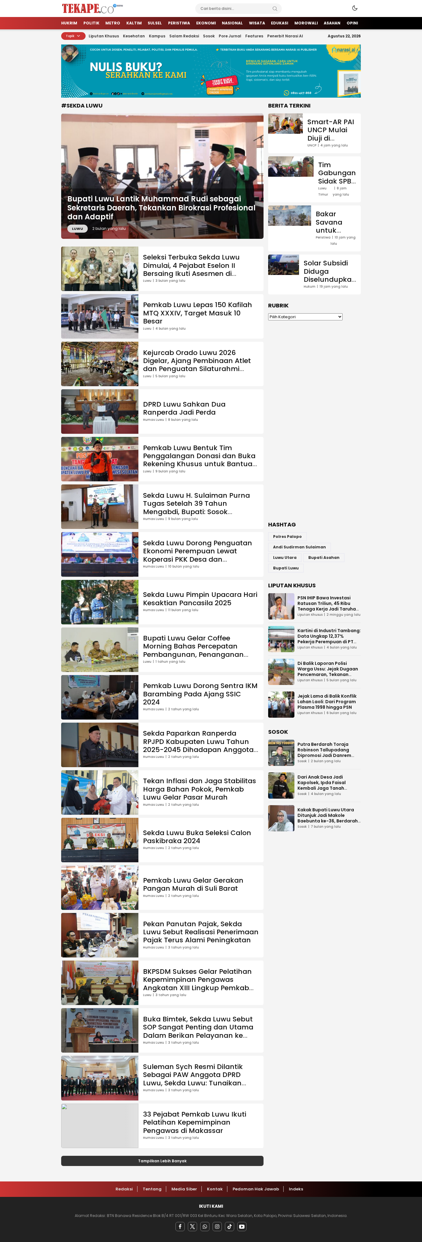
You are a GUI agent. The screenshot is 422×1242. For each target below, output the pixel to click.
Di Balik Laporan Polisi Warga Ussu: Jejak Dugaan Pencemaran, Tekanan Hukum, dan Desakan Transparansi (328, 674)
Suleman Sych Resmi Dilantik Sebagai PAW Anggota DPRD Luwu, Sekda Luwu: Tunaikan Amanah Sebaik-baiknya (193, 1079)
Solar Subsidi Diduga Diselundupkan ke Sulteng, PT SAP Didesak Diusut (330, 283)
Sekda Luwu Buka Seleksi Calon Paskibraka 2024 (197, 837)
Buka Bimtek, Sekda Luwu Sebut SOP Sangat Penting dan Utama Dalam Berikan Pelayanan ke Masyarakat (198, 1031)
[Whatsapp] (204, 1226)
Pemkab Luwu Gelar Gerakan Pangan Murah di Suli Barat (193, 884)
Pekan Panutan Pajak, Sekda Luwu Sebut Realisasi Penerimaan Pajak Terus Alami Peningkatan (201, 932)
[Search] (275, 9)
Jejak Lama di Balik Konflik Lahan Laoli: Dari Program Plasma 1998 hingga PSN (327, 701)
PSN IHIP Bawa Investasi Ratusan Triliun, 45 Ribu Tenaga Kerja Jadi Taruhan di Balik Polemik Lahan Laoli (328, 606)
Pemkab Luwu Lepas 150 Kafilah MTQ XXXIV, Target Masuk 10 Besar (197, 313)
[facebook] (180, 1226)
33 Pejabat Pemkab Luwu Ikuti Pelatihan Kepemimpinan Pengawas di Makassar (194, 1122)
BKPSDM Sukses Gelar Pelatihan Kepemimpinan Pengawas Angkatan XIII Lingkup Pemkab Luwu (197, 984)
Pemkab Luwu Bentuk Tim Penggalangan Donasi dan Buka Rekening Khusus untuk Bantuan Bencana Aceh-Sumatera (200, 460)
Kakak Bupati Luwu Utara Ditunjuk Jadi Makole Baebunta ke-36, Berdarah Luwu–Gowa (328, 818)
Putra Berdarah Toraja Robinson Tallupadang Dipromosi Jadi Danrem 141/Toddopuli (324, 752)
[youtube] (242, 1226)
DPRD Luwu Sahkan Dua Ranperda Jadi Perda (184, 408)
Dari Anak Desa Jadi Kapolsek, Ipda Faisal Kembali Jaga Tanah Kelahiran (322, 785)
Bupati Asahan (324, 557)
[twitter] (192, 1226)
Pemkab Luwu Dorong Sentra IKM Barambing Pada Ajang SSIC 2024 (200, 694)
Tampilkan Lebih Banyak (162, 1161)
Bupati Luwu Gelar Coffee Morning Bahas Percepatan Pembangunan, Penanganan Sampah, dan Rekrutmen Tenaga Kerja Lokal (201, 654)
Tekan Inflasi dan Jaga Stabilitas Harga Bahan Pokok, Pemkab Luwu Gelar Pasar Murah (199, 789)
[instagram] (217, 1226)
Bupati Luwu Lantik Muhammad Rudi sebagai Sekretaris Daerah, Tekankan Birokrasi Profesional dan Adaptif (161, 208)
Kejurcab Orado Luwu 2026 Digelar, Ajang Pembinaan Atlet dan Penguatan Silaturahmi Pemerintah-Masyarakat (197, 365)
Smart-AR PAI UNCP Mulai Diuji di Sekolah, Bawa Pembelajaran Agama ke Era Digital (331, 150)
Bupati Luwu (286, 568)
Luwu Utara (285, 557)
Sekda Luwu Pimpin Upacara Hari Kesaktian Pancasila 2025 (200, 598)
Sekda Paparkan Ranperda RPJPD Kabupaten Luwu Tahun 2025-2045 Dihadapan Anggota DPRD (198, 746)
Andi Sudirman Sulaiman (299, 547)
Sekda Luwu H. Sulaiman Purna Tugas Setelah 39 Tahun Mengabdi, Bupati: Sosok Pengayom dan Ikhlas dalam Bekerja (196, 512)
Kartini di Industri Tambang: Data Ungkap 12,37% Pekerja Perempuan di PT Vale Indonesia (329, 638)
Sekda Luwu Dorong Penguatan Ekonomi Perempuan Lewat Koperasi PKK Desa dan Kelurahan (197, 555)
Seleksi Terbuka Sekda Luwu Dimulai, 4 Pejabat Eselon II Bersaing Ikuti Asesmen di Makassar (191, 269)
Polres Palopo (287, 536)
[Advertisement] (314, 420)
